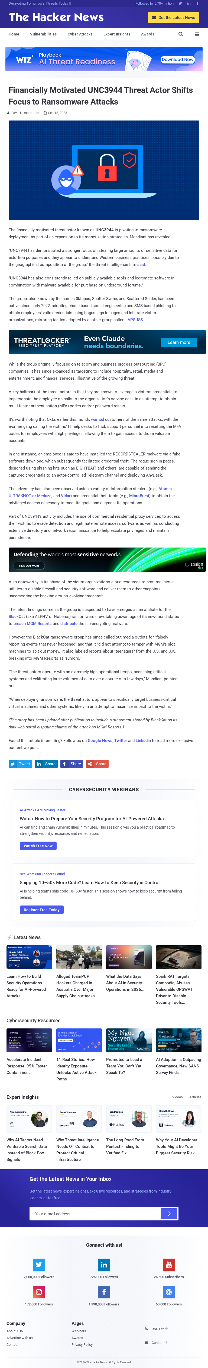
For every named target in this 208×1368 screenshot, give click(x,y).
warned (97, 419)
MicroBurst (139, 495)
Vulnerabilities (43, 34)
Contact (12, 1345)
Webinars (79, 1331)
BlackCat (17, 616)
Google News (100, 740)
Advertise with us (19, 1338)
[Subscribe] (169, 1213)
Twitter (120, 740)
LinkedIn (143, 740)
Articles (195, 1097)
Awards (147, 34)
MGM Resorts (39, 623)
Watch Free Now (38, 846)
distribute (68, 623)
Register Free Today (42, 910)
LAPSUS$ (134, 319)
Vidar (65, 495)
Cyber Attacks (80, 34)
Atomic (165, 488)
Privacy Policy (82, 1345)
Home (14, 34)
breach (20, 623)
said (141, 264)
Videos (177, 1097)
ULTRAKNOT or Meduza (30, 495)
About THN (14, 1331)
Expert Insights (117, 34)
